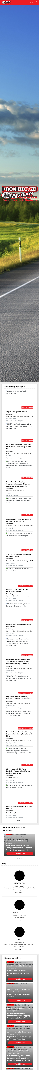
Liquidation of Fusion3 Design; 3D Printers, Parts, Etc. (19, 1038)
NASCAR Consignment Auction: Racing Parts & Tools (17, 590)
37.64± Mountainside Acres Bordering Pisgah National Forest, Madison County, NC (18, 771)
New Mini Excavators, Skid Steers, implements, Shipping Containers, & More (19, 734)
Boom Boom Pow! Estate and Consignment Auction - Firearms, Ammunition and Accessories (18, 484)
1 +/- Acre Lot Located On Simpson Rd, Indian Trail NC (18, 555)
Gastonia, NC (10, 633)
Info (4, 863)
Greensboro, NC (14, 1034)
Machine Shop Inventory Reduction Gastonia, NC (18, 625)
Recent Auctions (12, 958)
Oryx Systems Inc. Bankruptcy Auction (19, 995)
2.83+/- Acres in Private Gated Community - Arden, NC (18, 973)
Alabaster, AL (10, 493)
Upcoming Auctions (14, 386)
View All (19, 820)
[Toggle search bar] (31, 2)
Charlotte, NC (10, 670)
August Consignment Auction (16, 412)
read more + (19, 893)
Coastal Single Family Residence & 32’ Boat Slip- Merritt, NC (18, 520)
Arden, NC (12, 968)
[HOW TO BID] (19, 875)
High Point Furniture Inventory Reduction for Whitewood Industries (19, 698)
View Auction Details (25, 586)
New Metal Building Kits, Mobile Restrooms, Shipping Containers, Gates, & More (18, 1015)
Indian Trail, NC (10, 563)
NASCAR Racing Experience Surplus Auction (19, 807)
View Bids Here (27, 407)
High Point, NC (10, 705)
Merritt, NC (9, 528)
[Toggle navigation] (36, 2)
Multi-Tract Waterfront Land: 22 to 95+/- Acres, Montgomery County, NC (18, 447)
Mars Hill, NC (10, 780)
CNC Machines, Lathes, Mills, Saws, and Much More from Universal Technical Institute (19, 1058)
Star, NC (8, 456)
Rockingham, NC (11, 418)
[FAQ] (19, 932)
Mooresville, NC (13, 1053)
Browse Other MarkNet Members (14, 829)
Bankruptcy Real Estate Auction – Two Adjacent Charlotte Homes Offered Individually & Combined (18, 662)
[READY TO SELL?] (19, 905)
